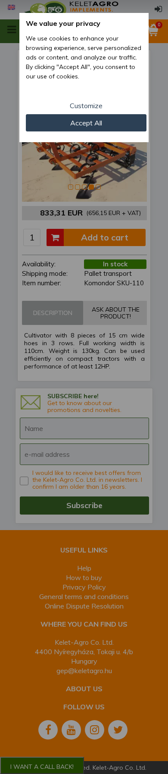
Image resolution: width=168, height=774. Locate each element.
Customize (86, 105)
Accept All (86, 123)
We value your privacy (63, 23)
